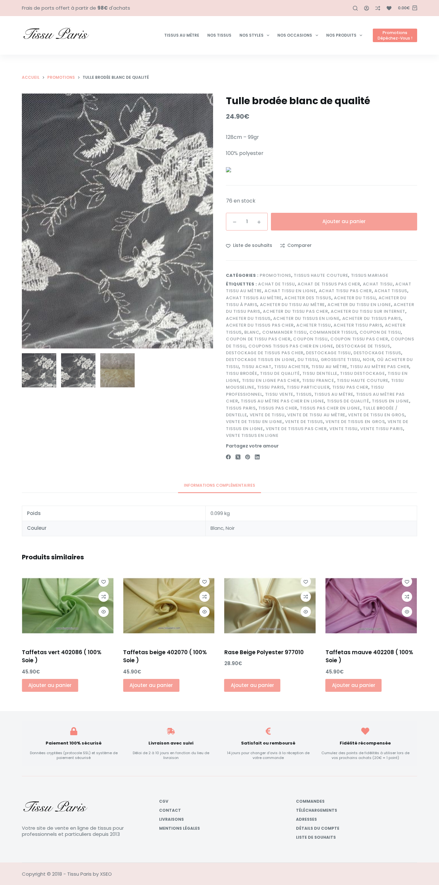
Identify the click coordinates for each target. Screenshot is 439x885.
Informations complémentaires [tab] (219, 485)
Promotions (275, 275)
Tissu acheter (291, 367)
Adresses (306, 819)
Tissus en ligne (390, 401)
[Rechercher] (355, 8)
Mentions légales (179, 828)
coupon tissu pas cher (359, 339)
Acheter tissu (313, 325)
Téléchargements (316, 810)
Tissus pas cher (277, 408)
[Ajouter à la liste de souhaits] (103, 581)
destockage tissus (377, 353)
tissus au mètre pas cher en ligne (282, 401)
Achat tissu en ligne (290, 291)
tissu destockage (362, 373)
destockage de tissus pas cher (264, 353)
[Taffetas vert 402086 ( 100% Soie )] (67, 606)
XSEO (106, 874)
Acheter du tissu (355, 298)
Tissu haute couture (362, 380)
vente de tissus (304, 422)
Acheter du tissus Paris (371, 318)
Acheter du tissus (248, 318)
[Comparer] (377, 8)
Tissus (304, 394)
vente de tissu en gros (376, 415)
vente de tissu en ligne (254, 422)
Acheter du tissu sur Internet (368, 311)
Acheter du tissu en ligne (359, 305)
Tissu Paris (270, 387)
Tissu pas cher (350, 387)
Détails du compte (317, 828)
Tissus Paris (241, 408)
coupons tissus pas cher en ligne (290, 346)
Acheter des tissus (307, 298)
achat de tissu (276, 284)
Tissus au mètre (181, 35)
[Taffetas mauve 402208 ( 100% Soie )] (371, 606)
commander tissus (333, 332)
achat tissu (378, 284)
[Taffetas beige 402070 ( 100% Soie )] (169, 606)
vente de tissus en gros (355, 422)
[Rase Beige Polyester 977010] (270, 606)
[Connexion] (366, 8)
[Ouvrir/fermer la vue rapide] (103, 612)
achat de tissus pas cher (329, 284)
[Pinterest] (247, 457)
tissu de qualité (280, 373)
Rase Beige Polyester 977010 (264, 652)
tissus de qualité (348, 401)
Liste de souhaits (316, 837)
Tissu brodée (241, 373)
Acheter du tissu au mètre (292, 305)
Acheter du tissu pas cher (295, 311)
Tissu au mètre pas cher (379, 367)
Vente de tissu (267, 415)
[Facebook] (228, 457)
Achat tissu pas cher (345, 291)
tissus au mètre (333, 394)
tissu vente (279, 394)
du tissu (308, 360)
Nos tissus (219, 35)
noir (368, 360)
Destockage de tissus (363, 346)
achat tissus (390, 291)
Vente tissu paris (381, 429)
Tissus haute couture (321, 275)
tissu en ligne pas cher (271, 380)
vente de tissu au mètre (316, 415)
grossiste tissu (340, 360)
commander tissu (284, 332)
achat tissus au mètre (254, 298)
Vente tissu (343, 429)
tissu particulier (308, 387)
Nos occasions (294, 35)
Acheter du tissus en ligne (306, 318)
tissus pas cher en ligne (330, 408)
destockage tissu (328, 353)
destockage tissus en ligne (260, 360)
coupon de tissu (380, 332)
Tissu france (318, 380)
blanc (251, 332)
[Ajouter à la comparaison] (103, 597)
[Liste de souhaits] (389, 8)
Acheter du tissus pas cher (260, 325)
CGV (163, 801)
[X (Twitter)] (238, 457)
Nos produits (341, 35)
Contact (170, 810)
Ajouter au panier (344, 221)
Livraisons (171, 819)
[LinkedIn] (257, 457)
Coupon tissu (310, 339)
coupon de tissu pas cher (258, 339)
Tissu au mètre (329, 367)
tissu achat (257, 367)
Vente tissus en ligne (252, 435)
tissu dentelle (319, 373)
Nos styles (251, 35)
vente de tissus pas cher (296, 429)
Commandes (310, 801)
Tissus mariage (370, 275)
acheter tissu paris (358, 325)
